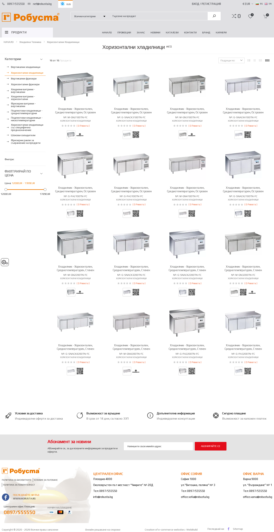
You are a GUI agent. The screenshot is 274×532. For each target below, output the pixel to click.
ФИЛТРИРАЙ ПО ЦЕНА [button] (18, 173)
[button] (239, 16)
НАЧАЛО (107, 32)
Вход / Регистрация (206, 3)
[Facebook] (228, 528)
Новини (155, 32)
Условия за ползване (46, 480)
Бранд (206, 32)
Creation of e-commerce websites (165, 529)
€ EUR (246, 3)
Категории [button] (13, 59)
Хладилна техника (30, 41)
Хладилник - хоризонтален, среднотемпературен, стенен (75, 268)
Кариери (221, 32)
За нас (141, 32)
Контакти (190, 32)
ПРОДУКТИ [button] (19, 32)
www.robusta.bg (24, 498)
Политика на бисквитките (16, 480)
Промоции (124, 32)
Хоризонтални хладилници (63, 41)
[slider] (5, 189)
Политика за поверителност (19, 485)
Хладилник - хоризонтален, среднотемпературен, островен (75, 110)
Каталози (172, 32)
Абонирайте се (210, 446)
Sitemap (238, 529)
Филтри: (9, 159)
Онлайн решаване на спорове (102, 529)
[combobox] (158, 16)
